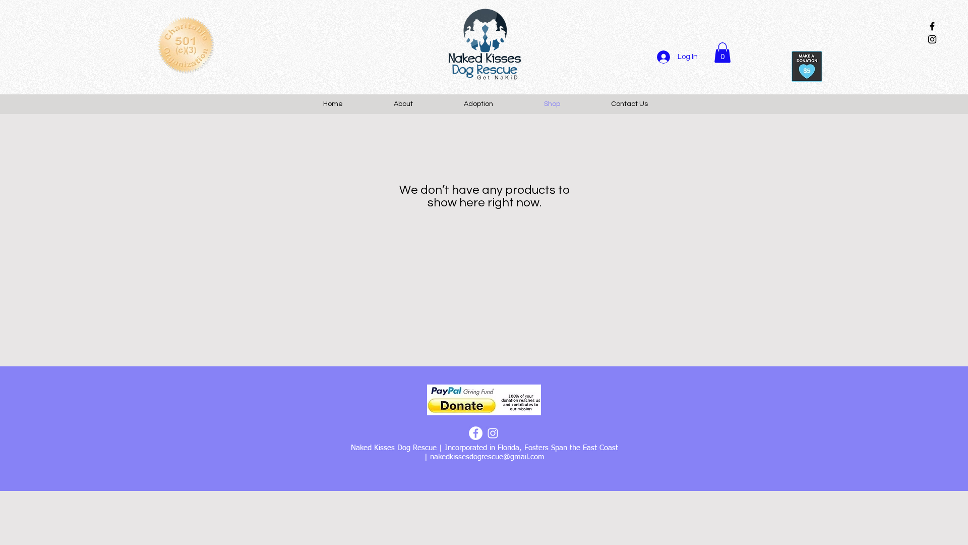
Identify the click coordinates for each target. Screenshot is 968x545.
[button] (722, 52)
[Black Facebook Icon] (932, 26)
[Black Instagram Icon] (932, 39)
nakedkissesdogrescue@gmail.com (487, 457)
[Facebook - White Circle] (475, 433)
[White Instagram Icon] (493, 433)
